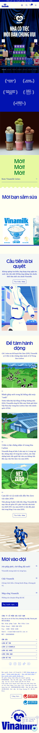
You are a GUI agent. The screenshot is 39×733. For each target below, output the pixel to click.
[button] (19, 41)
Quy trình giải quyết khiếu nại (13, 676)
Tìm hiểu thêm (19, 281)
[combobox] (16, 696)
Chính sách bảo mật (13, 674)
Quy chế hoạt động (28, 674)
